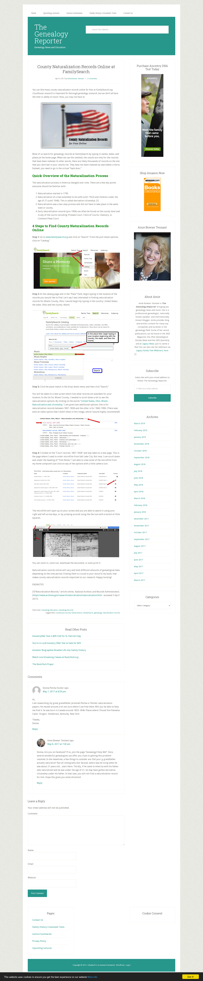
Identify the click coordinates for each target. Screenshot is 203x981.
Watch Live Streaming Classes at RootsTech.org (55, 657)
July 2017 (138, 553)
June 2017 (138, 560)
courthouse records (63, 613)
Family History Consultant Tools (48, 927)
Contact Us (37, 920)
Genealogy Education (50, 610)
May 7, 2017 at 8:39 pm (54, 691)
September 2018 (141, 457)
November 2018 (141, 444)
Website (32, 877)
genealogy (98, 613)
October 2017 (140, 532)
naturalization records (111, 613)
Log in (128, 965)
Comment (32, 813)
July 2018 (138, 471)
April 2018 (138, 491)
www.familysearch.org (57, 237)
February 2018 (140, 505)
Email (30, 864)
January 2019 (140, 437)
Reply (35, 729)
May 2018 (138, 485)
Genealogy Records (66, 610)
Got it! (190, 976)
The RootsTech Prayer (43, 664)
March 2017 (139, 580)
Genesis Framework (107, 965)
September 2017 (141, 539)
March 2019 (139, 423)
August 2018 (139, 464)
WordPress (120, 965)
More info (92, 977)
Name (31, 850)
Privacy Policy (39, 941)
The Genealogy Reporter (51, 33)
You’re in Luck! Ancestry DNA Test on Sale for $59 (56, 643)
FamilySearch (88, 613)
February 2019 (140, 430)
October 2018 (140, 451)
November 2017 (141, 525)
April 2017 (138, 573)
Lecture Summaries (42, 934)
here (166, 350)
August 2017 (139, 546)
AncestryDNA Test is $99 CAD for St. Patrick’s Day (56, 636)
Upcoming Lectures (42, 948)
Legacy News (148, 343)
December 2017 (141, 519)
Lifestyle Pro (92, 965)
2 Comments (92, 79)
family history (77, 613)
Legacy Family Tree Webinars (149, 350)
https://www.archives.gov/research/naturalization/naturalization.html (67, 595)
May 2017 (138, 566)
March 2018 (139, 498)
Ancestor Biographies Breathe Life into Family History (59, 650)
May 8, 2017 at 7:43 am (58, 744)
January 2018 (140, 512)
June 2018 (138, 478)
